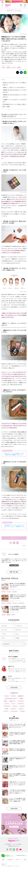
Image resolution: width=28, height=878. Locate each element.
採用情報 (24, 859)
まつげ (13, 614)
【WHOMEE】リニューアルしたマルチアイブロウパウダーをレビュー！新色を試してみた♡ (14, 526)
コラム (3, 638)
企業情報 (3, 859)
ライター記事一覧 (14, 565)
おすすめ (9, 603)
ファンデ (6, 711)
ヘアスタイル (20, 703)
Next (24, 545)
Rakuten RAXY (8, 5)
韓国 (5, 701)
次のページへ (14, 538)
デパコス (21, 708)
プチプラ (15, 706)
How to (3, 67)
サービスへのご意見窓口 (17, 844)
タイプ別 (14, 591)
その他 (17, 638)
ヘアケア (3, 634)
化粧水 (6, 708)
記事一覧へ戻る (14, 572)
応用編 (18, 67)
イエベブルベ (21, 603)
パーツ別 (21, 706)
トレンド (13, 67)
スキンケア (4, 626)
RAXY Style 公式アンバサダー (11, 698)
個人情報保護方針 (10, 859)
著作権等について (18, 859)
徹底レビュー (12, 701)
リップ (13, 703)
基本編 (8, 67)
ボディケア (18, 630)
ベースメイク (18, 626)
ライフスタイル (14, 711)
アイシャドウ (20, 701)
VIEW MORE (14, 687)
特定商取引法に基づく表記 (13, 846)
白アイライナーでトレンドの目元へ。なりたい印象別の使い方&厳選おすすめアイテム (14, 454)
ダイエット (13, 708)
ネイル (17, 634)
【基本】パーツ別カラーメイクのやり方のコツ (14, 87)
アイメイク (9, 65)
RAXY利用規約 (8, 844)
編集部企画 (21, 696)
